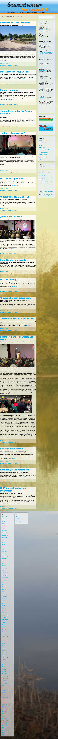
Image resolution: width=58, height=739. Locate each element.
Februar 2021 (4, 631)
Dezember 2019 (5, 655)
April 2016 (4, 732)
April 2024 (4, 565)
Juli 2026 (3, 518)
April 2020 (4, 648)
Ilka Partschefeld (42, 91)
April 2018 (4, 690)
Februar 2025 (4, 547)
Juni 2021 (3, 624)
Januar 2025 (4, 549)
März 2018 (4, 692)
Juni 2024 (3, 561)
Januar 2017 (4, 716)
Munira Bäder (41, 88)
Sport (40, 159)
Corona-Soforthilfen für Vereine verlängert (16, 112)
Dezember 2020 (5, 634)
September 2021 (5, 619)
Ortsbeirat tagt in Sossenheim (15, 297)
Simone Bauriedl (42, 89)
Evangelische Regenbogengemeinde (46, 52)
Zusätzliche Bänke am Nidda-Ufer (17, 318)
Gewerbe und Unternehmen (44, 147)
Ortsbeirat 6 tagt (8, 279)
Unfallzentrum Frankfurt (43, 29)
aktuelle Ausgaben (42, 142)
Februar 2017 (4, 715)
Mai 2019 (3, 668)
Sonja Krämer (41, 98)
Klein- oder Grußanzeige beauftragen (29, 12)
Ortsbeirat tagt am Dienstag (14, 196)
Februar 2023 (4, 589)
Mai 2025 (3, 542)
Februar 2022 (4, 610)
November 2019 (5, 657)
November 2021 (5, 615)
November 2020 (5, 636)
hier (47, 42)
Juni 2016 (3, 729)
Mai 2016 (3, 730)
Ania (40, 174)
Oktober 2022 (4, 596)
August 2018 (4, 683)
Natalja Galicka (42, 70)
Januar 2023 (4, 591)
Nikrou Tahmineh (42, 92)
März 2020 (4, 650)
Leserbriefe (41, 150)
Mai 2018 (3, 688)
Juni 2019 (3, 666)
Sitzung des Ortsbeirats (12, 448)
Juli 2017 (3, 706)
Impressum (44, 12)
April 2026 (4, 523)
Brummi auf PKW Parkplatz (47, 186)
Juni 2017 (3, 708)
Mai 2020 (3, 647)
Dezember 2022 (5, 593)
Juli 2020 (3, 643)
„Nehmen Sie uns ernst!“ (12, 133)
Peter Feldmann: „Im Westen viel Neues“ (17, 338)
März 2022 (4, 608)
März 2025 (4, 546)
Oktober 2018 (4, 680)
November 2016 (5, 720)
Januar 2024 (4, 570)
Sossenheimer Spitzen (43, 157)
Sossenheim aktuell (4, 63)
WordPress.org (18, 521)
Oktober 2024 (4, 554)
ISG (39, 55)
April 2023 (4, 586)
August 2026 (4, 516)
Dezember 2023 (5, 572)
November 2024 (5, 553)
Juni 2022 (3, 603)
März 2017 (4, 713)
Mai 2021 (3, 626)
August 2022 (4, 600)
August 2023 (4, 579)
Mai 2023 (3, 584)
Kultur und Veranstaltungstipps (45, 149)
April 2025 (4, 544)
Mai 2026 (3, 521)
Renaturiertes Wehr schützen (15, 22)
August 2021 (4, 620)
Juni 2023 (3, 582)
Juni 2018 (3, 687)
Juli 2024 (3, 560)
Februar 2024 (4, 568)
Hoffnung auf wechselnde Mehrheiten (13, 489)
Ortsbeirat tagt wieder (11, 178)
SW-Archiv (13, 12)
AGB (48, 12)
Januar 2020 (4, 654)
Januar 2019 (4, 674)
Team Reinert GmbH (43, 36)
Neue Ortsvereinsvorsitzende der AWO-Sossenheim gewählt (46, 184)
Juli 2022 (3, 601)
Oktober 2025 (4, 533)
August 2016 (4, 725)
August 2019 (4, 662)
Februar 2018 (4, 694)
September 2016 (5, 723)
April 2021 (4, 627)
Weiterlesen (5, 60)
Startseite (8, 12)
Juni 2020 (3, 645)
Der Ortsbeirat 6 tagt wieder (14, 71)
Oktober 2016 (4, 722)
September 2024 (5, 556)
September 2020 (5, 640)
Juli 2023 (3, 580)
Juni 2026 (3, 519)
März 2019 (4, 671)
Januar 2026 (4, 528)
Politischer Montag (9, 90)
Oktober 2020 (4, 638)
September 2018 (5, 681)
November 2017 (5, 699)
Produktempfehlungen (43, 152)
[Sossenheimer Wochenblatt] (29, 6)
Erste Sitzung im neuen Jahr (14, 260)
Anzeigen (41, 143)
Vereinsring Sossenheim (43, 57)
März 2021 (4, 629)
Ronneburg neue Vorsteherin (15, 469)
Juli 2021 (3, 622)
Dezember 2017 (5, 697)
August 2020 (4, 641)
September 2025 (5, 535)
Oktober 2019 (4, 659)
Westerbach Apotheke (43, 26)
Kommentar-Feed (19, 519)
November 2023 (5, 573)
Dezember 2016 (5, 718)
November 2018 (5, 678)
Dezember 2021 (5, 614)
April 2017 (4, 711)
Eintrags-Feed (18, 518)
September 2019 (5, 661)
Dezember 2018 (5, 676)
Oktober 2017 (4, 701)
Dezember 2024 (5, 551)
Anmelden (18, 516)
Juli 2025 (3, 539)
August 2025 (4, 537)
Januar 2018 (4, 695)
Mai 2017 (3, 709)
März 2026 (4, 525)
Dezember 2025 (5, 530)
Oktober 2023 (4, 575)
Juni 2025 (3, 540)
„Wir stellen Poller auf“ (12, 216)
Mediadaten (18, 12)
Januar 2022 (4, 612)
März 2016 (4, 734)
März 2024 (4, 566)
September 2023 (5, 577)
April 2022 (4, 607)
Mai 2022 (3, 605)
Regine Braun (41, 97)
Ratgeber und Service (43, 154)
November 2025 (5, 532)
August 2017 (4, 704)
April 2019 (4, 669)
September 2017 (5, 702)
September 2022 (5, 598)
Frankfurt (2, 124)
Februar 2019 (4, 673)
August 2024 (4, 558)
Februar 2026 (4, 526)
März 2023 (4, 587)
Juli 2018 (3, 685)
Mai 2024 (3, 563)
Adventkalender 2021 (43, 140)
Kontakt (39, 12)
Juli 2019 (3, 664)
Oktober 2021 (4, 617)
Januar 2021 (4, 633)
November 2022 (5, 594)
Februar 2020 (4, 652)
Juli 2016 (3, 727)
